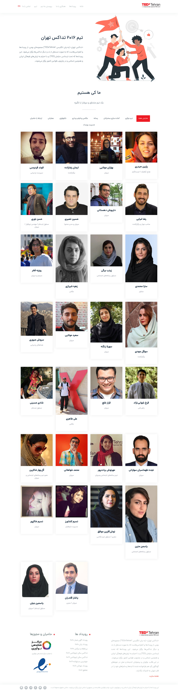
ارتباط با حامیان (36, 118)
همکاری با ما (60, 6)
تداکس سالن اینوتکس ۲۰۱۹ (77, 657)
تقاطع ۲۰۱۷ (83, 670)
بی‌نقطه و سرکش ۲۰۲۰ (79, 648)
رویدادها (72, 6)
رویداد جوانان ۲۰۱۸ (80, 666)
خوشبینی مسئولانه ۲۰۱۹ (78, 661)
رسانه (96, 118)
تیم (35, 6)
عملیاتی (51, 118)
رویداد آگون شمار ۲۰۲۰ (79, 640)
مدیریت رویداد (89, 124)
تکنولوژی (63, 118)
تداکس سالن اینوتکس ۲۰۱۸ (77, 653)
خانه (81, 6)
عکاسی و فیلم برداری (80, 118)
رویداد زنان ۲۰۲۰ (81, 644)
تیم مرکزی (129, 118)
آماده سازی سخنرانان (111, 118)
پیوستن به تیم (46, 6)
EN (19, 6)
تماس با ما (26, 6)
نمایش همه (143, 118)
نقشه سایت (154, 676)
